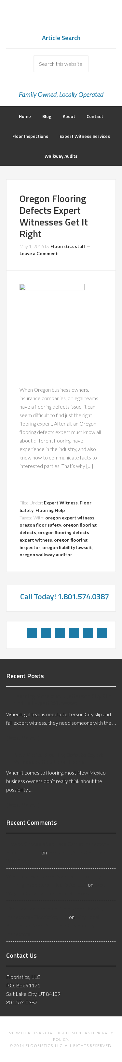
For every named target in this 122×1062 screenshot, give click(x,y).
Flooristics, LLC (61, 20)
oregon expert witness (69, 517)
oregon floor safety (40, 525)
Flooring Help (50, 510)
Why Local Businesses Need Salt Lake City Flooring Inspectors (52, 925)
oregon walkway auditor (46, 554)
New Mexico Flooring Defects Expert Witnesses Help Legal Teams (58, 758)
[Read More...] (23, 738)
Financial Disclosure (57, 1032)
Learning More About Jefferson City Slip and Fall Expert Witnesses (62, 699)
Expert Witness (61, 502)
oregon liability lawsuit (67, 547)
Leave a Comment (39, 253)
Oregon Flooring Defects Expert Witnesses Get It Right (54, 216)
